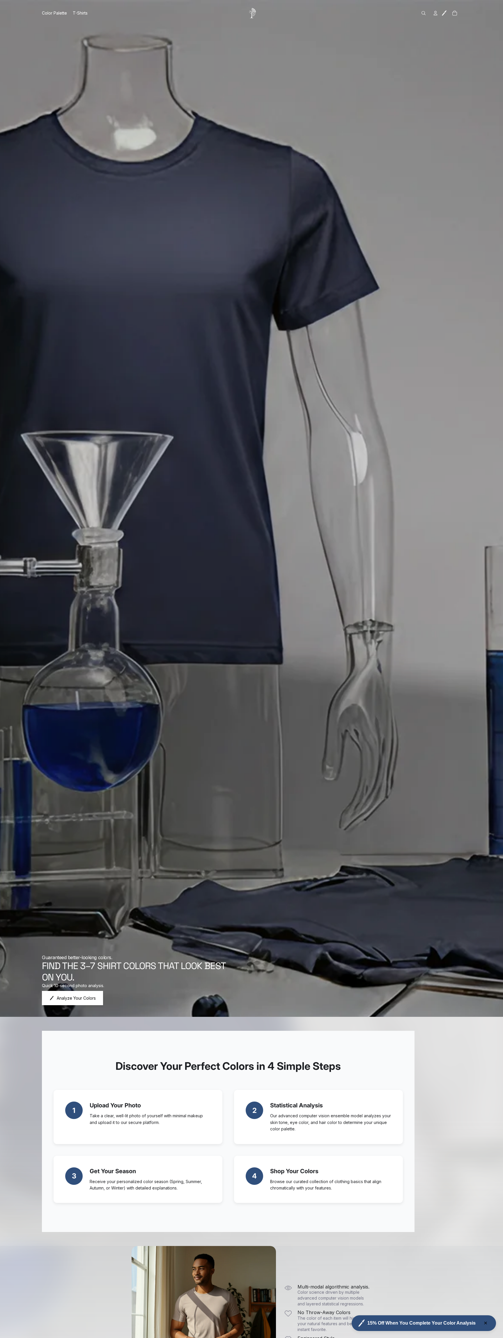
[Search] (423, 13)
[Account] (435, 13)
